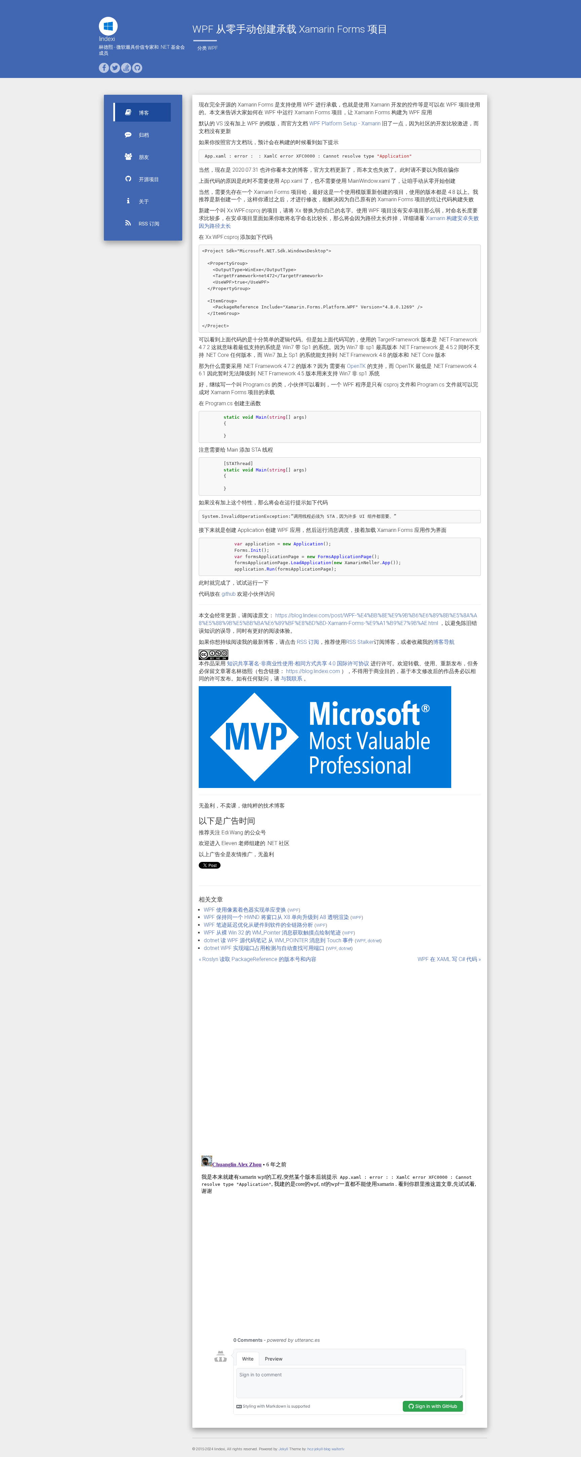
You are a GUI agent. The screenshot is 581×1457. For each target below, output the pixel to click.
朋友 (143, 157)
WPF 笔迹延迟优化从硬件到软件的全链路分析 (258, 925)
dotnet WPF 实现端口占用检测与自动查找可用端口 (264, 948)
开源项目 (148, 179)
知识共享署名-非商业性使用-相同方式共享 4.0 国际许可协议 (298, 663)
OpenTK (356, 366)
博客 (143, 113)
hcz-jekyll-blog (319, 1449)
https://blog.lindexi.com (313, 671)
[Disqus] (340, 1055)
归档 (143, 135)
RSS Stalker (360, 642)
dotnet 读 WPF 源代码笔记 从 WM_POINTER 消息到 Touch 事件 (278, 940)
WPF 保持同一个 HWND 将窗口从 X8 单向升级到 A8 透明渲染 (276, 917)
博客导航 (444, 642)
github (229, 594)
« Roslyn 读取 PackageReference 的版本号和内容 (257, 959)
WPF (213, 48)
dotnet (373, 940)
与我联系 (291, 678)
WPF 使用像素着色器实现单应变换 (245, 910)
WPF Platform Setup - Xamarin (345, 123)
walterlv (338, 1449)
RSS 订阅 (148, 224)
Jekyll (283, 1449)
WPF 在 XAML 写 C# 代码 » (449, 959)
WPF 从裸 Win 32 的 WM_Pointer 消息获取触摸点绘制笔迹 (272, 932)
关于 (143, 202)
